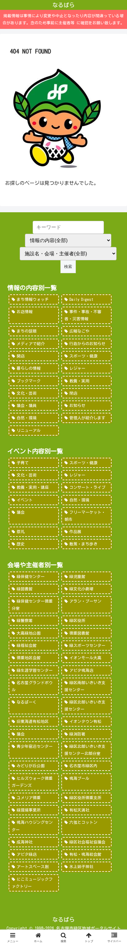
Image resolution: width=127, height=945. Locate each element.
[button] (114, 795)
